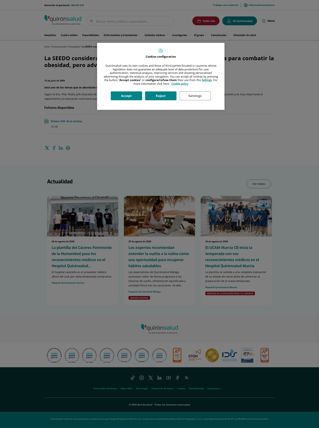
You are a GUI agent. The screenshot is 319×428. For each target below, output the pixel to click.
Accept (126, 96)
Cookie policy (179, 83)
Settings (195, 96)
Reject (161, 96)
